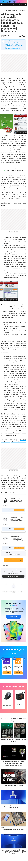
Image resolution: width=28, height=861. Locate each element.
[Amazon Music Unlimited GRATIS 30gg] (7, 661)
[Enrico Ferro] (2, 36)
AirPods (20, 5)
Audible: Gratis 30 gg (18, 667)
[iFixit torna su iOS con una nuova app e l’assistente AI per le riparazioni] (13, 819)
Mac (14, 5)
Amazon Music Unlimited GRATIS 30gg (7, 667)
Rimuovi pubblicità (13, 73)
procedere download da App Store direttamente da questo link (13, 442)
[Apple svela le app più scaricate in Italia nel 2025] (13, 797)
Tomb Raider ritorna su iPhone (13, 785)
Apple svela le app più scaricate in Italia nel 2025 (13, 806)
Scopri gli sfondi (12, 616)
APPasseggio (6, 95)
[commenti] (20, 36)
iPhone (3, 5)
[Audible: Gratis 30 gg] (18, 661)
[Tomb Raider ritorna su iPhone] (13, 776)
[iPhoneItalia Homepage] (13, 1)
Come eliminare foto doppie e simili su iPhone (13, 740)
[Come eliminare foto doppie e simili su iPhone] (13, 730)
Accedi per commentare (13, 576)
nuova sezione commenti (15, 48)
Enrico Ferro (7, 35)
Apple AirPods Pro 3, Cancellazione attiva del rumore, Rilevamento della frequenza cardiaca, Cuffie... (17, 539)
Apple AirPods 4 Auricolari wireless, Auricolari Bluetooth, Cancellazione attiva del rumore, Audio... (16, 520)
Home (2, 10)
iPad (9, 5)
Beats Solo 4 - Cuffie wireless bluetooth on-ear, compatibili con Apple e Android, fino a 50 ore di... (16, 501)
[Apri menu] (20, 1)
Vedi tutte (13, 653)
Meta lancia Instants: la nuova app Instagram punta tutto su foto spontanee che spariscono (13, 763)
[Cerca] (4, 1)
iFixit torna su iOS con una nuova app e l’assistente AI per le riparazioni (13, 829)
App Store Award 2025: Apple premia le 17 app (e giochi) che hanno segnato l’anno (13, 851)
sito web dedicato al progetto (16, 476)
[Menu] (2, 1)
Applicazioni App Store (11, 10)
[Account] (24, 1)
